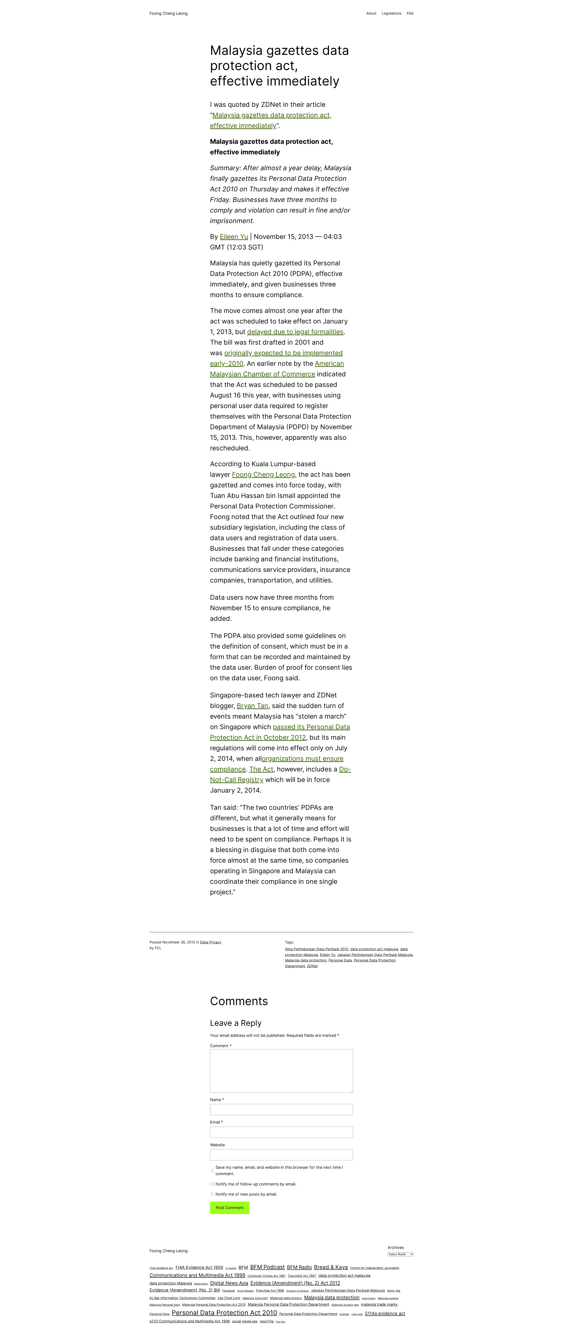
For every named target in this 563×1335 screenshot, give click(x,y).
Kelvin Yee (393, 1290)
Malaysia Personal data (165, 1304)
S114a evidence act (385, 1313)
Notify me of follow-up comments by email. (256, 1184)
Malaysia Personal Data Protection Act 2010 (214, 1304)
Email (216, 1122)
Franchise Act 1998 (270, 1290)
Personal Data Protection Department (308, 1314)
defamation (201, 1283)
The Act (261, 769)
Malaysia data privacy (286, 1298)
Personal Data (340, 960)
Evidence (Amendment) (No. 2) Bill (185, 1290)
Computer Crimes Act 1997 (267, 1276)
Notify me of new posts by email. (246, 1194)
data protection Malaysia (171, 1283)
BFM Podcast (267, 1267)
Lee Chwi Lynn (229, 1298)
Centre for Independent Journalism (374, 1268)
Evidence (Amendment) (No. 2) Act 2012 (295, 1283)
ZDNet (312, 966)
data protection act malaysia (374, 949)
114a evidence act (161, 1268)
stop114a (267, 1321)
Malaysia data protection (306, 960)
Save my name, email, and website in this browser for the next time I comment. (279, 1170)
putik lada (357, 1314)
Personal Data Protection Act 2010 (224, 1313)
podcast (344, 1314)
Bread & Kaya (331, 1267)
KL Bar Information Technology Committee (183, 1298)
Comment (221, 1045)
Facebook (228, 1290)
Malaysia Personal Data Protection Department (288, 1304)
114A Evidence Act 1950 (199, 1267)
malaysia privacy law (345, 1304)
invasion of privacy (297, 1290)
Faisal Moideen (245, 1290)
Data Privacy (210, 942)
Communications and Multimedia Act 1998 (197, 1275)
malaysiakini (369, 1298)
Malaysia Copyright (255, 1298)
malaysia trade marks (379, 1304)
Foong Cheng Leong (169, 13)
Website (217, 1145)
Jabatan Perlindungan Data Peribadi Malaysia (375, 954)
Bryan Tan (252, 706)
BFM (243, 1267)
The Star (280, 1321)
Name (217, 1099)
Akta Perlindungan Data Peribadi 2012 (316, 949)
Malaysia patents (388, 1298)
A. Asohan (230, 1268)
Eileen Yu (234, 236)
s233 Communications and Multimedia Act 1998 (190, 1321)
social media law (245, 1321)
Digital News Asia (229, 1283)
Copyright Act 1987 (302, 1276)
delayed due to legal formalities (295, 332)
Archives (396, 1247)
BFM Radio (299, 1267)
